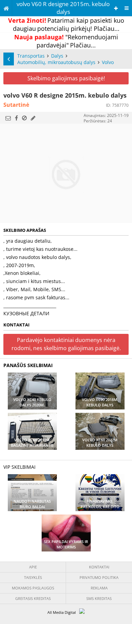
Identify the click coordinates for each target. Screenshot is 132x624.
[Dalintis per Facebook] (16, 118)
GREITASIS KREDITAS (33, 598)
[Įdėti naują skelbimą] (116, 8)
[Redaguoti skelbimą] (33, 118)
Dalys (57, 56)
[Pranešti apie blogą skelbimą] (24, 118)
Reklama (99, 587)
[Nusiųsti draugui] (8, 118)
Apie (33, 566)
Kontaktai (99, 566)
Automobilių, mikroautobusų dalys (56, 62)
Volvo (108, 62)
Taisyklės (33, 577)
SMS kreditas (99, 598)
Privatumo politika (99, 577)
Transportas (31, 56)
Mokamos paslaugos (33, 587)
